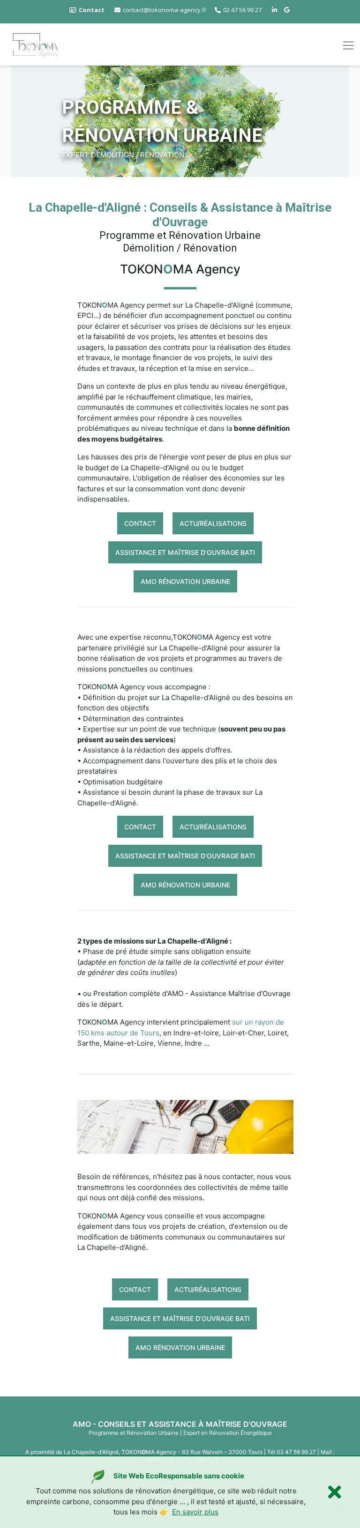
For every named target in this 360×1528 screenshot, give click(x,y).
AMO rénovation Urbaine (185, 581)
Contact (140, 523)
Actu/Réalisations (213, 523)
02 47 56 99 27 (242, 10)
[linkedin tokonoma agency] (276, 10)
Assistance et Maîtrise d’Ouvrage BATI (185, 552)
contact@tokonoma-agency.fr (165, 10)
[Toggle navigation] (348, 45)
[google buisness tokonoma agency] (288, 10)
